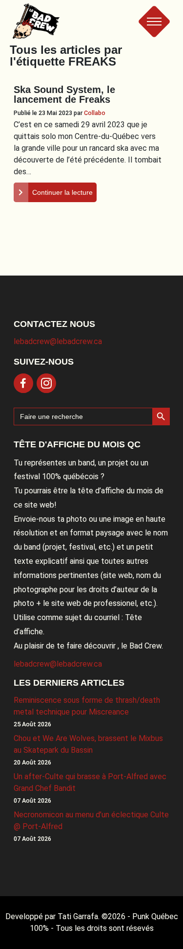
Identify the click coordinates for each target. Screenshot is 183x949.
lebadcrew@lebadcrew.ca (58, 341)
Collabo (94, 112)
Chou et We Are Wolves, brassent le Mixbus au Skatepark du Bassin (88, 744)
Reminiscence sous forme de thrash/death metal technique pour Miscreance (87, 706)
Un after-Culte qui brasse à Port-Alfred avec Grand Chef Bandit (90, 782)
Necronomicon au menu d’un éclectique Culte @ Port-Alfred (91, 820)
